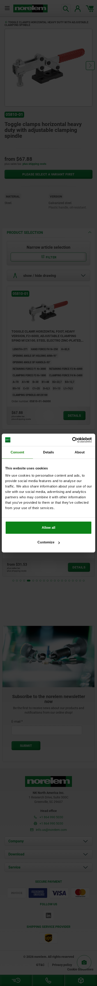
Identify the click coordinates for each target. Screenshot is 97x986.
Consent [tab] (17, 452)
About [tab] (80, 452)
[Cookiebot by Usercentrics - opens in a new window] (72, 440)
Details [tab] (48, 452)
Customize (45, 542)
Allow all (48, 527)
